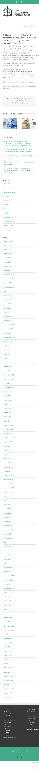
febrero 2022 (8, 467)
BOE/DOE (13, 86)
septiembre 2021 (9, 488)
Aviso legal (29, 751)
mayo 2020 (7, 555)
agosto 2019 (8, 592)
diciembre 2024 (9, 325)
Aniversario (7, 184)
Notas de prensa (9, 209)
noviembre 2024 (9, 329)
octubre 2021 (8, 484)
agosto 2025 (8, 291)
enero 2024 (7, 371)
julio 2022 (7, 446)
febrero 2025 (8, 316)
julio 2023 (7, 396)
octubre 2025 (8, 283)
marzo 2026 (8, 262)
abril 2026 (7, 258)
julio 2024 (7, 346)
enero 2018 (7, 672)
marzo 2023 (8, 413)
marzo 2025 (8, 312)
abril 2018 (7, 659)
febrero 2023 (8, 417)
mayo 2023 (7, 404)
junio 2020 (7, 551)
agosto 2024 (8, 341)
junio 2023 (7, 400)
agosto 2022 (8, 442)
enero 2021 (7, 521)
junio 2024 (7, 350)
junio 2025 (7, 300)
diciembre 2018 (9, 626)
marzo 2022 (8, 463)
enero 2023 (7, 421)
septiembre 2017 (9, 689)
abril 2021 (7, 509)
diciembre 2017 (9, 676)
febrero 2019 (8, 618)
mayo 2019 (7, 605)
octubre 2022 (8, 433)
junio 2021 (7, 500)
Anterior (24, 26)
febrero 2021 (8, 517)
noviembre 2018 (9, 630)
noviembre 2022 (9, 429)
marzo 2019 (8, 613)
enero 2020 (7, 572)
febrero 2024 (8, 367)
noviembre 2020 (9, 530)
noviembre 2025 (9, 279)
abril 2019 (7, 609)
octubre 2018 (8, 634)
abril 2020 (7, 559)
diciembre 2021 (9, 475)
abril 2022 (7, 459)
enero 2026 (7, 270)
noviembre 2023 (9, 379)
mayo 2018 (7, 655)
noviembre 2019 (9, 580)
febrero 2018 (8, 668)
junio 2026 (7, 249)
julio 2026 (7, 245)
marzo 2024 (8, 362)
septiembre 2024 (9, 337)
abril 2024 (7, 358)
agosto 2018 (8, 643)
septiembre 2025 (9, 287)
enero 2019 (7, 622)
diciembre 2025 (9, 274)
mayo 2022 (7, 454)
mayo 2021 (7, 505)
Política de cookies (19, 751)
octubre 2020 (8, 534)
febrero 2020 (8, 567)
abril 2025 (7, 308)
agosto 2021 (8, 492)
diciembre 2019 (9, 576)
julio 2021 (7, 496)
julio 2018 (7, 647)
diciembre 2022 (9, 425)
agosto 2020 (8, 542)
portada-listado (24, 86)
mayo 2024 (7, 354)
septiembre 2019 (9, 588)
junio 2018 (7, 651)
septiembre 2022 (9, 438)
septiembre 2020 (9, 538)
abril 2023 (7, 408)
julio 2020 (7, 546)
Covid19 (6, 205)
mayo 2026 (7, 254)
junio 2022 (7, 450)
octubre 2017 (8, 685)
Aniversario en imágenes (11, 188)
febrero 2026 (8, 266)
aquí (32, 82)
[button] (4, 123)
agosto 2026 (8, 241)
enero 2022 (7, 471)
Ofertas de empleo (9, 217)
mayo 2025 (7, 304)
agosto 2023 (8, 392)
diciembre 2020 (9, 526)
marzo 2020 (8, 563)
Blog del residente (9, 192)
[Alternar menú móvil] (35, 7)
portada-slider (8, 225)
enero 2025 (7, 320)
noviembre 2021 (9, 479)
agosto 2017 (8, 693)
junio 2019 (7, 601)
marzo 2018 (8, 664)
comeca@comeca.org (9, 737)
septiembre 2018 (9, 638)
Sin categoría (8, 230)
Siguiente (32, 26)
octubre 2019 (8, 584)
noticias (18, 86)
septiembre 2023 (9, 387)
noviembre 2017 (9, 680)
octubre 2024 (8, 333)
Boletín (6, 200)
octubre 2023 (8, 383)
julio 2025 (7, 295)
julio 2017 (7, 697)
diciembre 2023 (9, 375)
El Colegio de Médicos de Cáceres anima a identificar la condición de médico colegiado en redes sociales (18, 170)
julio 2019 (7, 597)
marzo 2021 (8, 513)
